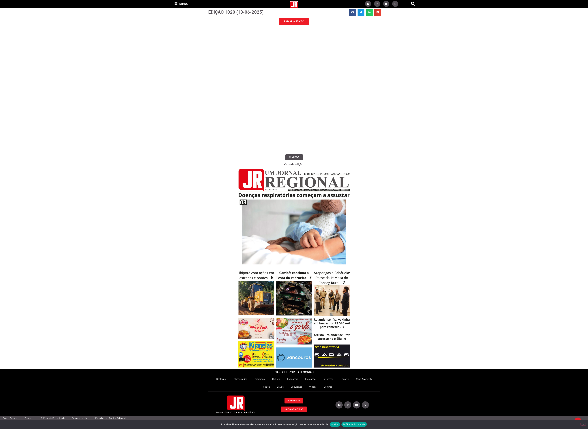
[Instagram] (377, 4)
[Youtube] (386, 4)
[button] (413, 3)
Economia (292, 379)
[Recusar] (583, 424)
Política (266, 386)
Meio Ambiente (364, 379)
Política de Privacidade (52, 418)
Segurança (296, 386)
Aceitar (334, 424)
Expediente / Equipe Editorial (110, 418)
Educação (310, 379)
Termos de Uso (80, 418)
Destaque (221, 379)
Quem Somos (9, 418)
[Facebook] (368, 4)
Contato (28, 418)
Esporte (345, 379)
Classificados (240, 379)
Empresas (328, 379)
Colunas (328, 386)
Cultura (276, 379)
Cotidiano (259, 379)
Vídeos (313, 386)
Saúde (280, 386)
